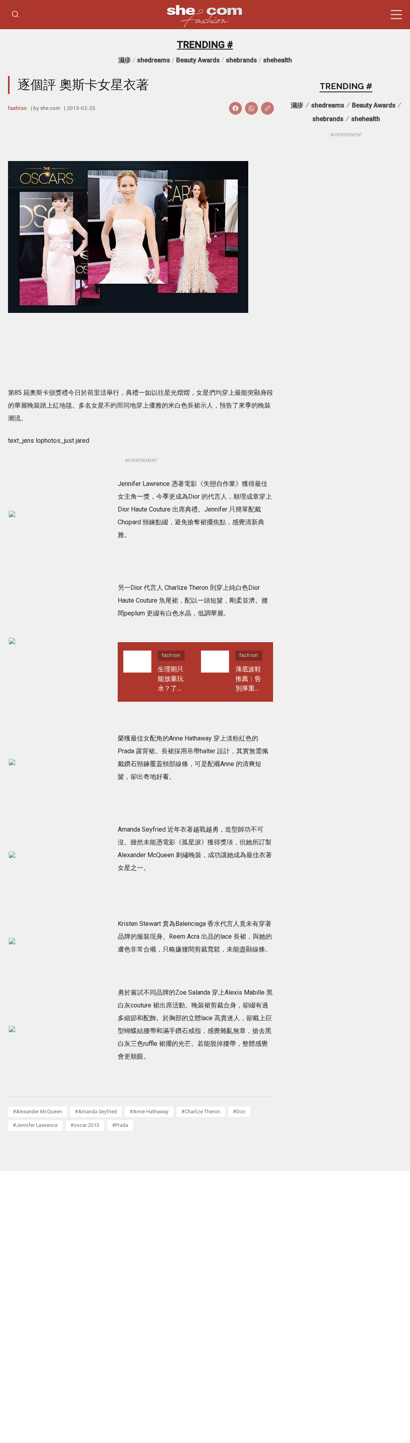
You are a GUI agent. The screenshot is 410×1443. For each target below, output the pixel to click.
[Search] (15, 14)
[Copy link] (267, 108)
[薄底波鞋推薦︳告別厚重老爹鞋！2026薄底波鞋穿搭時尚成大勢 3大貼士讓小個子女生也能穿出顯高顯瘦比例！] (215, 672)
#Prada (120, 1125)
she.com (50, 108)
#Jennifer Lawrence (35, 1125)
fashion (17, 108)
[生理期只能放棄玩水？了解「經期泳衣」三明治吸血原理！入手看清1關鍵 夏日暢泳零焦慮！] (137, 672)
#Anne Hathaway (149, 1112)
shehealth (277, 60)
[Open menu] (396, 14)
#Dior (239, 1112)
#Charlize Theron (200, 1112)
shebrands (241, 60)
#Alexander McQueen (37, 1112)
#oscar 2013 (84, 1125)
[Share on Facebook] (235, 108)
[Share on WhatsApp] (251, 108)
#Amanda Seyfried (96, 1112)
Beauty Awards (198, 60)
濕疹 (124, 60)
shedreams (153, 60)
